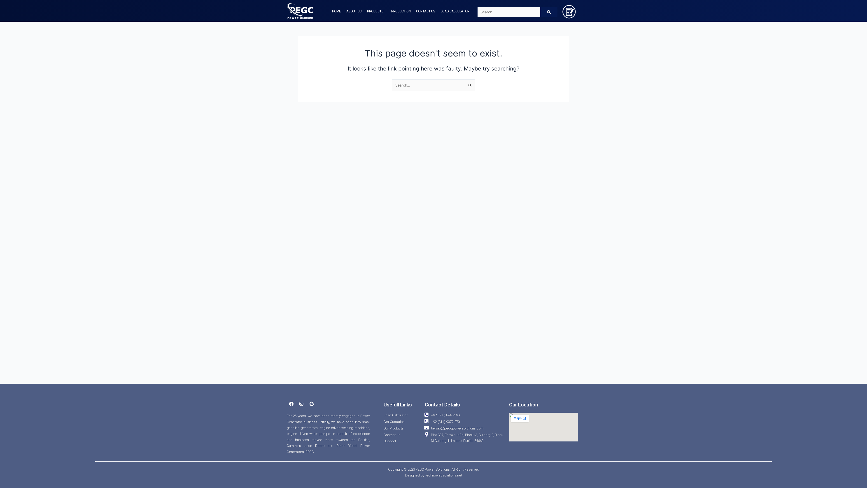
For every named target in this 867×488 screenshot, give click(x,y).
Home (336, 11)
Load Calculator (455, 11)
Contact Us (425, 11)
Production (401, 11)
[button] (376, 11)
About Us (354, 11)
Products (375, 11)
